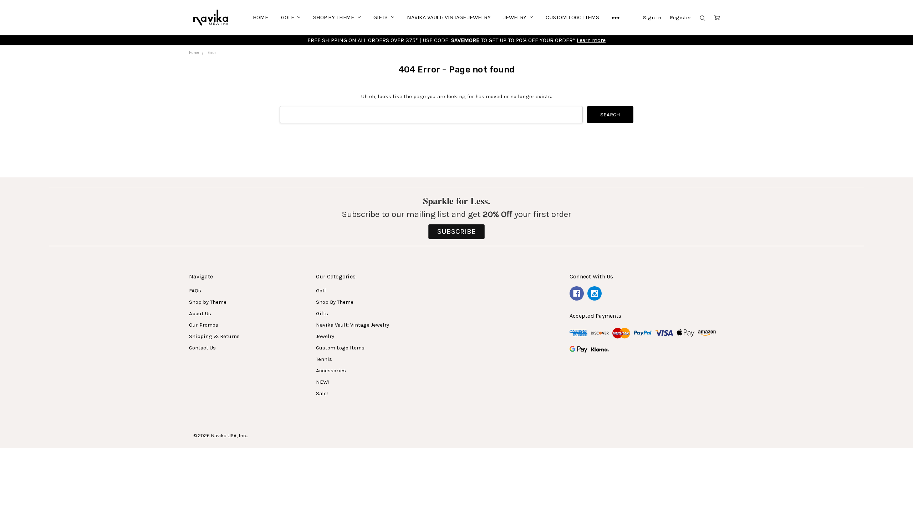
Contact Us (202, 347)
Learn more (591, 40)
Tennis (324, 359)
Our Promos (203, 325)
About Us (200, 313)
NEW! (322, 382)
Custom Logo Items (572, 17)
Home (260, 17)
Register (680, 17)
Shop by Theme (207, 302)
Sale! (322, 393)
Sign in (652, 17)
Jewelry (515, 17)
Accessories (331, 370)
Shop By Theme (334, 17)
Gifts (381, 17)
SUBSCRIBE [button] (456, 231)
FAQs (195, 290)
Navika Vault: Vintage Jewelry (448, 17)
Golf (288, 17)
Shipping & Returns (214, 336)
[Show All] (615, 17)
